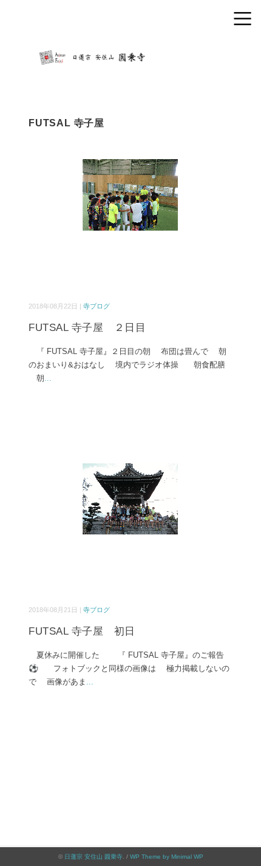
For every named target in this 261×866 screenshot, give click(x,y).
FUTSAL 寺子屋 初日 (82, 631)
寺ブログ (96, 306)
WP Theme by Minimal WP (166, 856)
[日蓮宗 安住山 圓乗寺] (130, 51)
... (48, 378)
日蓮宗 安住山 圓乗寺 (93, 856)
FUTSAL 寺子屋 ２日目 (87, 327)
